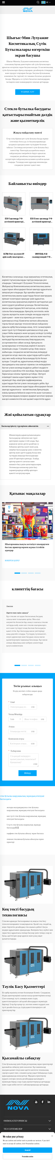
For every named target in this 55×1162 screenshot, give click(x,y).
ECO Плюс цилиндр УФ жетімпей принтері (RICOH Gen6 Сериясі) (41, 220)
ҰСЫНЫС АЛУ (27, 92)
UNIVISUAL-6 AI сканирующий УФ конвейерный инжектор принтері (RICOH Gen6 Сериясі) (41, 256)
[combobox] (15, 719)
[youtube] (36, 1101)
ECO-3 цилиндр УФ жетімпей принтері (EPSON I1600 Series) (13, 220)
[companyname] (27, 10)
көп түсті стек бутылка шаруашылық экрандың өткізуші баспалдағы (26, 817)
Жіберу (27, 773)
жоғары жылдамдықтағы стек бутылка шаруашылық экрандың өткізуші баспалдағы (25, 809)
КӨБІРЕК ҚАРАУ (12, 561)
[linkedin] (48, 1101)
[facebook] (42, 1101)
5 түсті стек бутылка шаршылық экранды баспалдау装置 (24, 826)
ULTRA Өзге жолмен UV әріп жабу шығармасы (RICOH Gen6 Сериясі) (14, 256)
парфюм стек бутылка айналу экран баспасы (25, 834)
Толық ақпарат (14, 204)
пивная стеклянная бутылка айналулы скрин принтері (25, 840)
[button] (17, 573)
